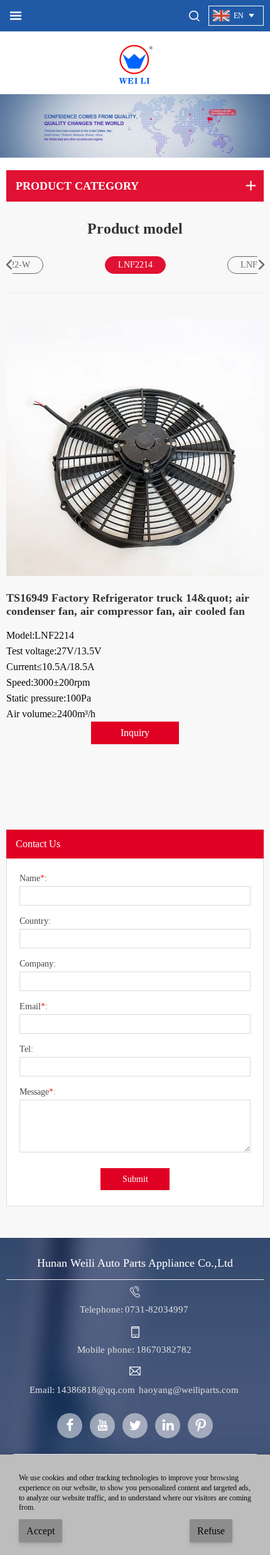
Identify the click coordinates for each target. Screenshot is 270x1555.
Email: (33, 1006)
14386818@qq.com (96, 1390)
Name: (33, 878)
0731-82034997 (156, 1309)
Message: (37, 1092)
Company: (37, 964)
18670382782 (164, 1350)
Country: (35, 921)
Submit (135, 1179)
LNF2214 (135, 264)
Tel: (26, 1049)
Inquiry (135, 732)
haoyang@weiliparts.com (189, 1390)
